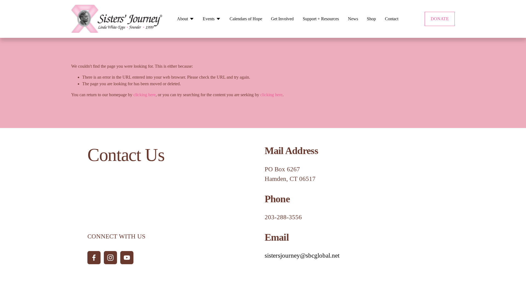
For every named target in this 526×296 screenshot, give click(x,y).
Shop (371, 18)
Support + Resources (321, 18)
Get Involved (282, 18)
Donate (440, 18)
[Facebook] (94, 257)
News (353, 18)
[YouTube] (126, 257)
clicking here (144, 94)
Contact (391, 18)
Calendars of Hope (246, 18)
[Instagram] (110, 257)
